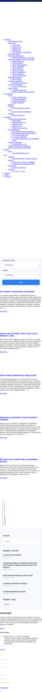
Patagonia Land (17, 124)
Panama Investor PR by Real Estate (19, 148)
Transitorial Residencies (15, 56)
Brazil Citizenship (18, 102)
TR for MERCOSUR (19, 75)
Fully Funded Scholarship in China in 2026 (18, 375)
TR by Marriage (17, 68)
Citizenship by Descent (19, 83)
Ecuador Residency (18, 115)
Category (5, 270)
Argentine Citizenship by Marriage (15, 583)
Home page (3, 659)
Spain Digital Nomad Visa (20, 153)
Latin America (8, 93)
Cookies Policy (5, 682)
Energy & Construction (19, 128)
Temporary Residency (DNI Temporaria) (21, 59)
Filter (21, 282)
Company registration (19, 167)
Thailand (11, 169)
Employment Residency (20, 65)
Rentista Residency (18, 61)
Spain (10, 151)
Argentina (7, 39)
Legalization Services (19, 90)
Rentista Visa (16, 50)
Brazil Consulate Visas (19, 97)
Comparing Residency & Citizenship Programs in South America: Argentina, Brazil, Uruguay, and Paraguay (20, 565)
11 (5, 520)
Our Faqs (3, 667)
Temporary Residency (19, 99)
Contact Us (7, 176)
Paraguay (11, 104)
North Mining (16, 121)
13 (5, 524)
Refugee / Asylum (18, 70)
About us (2, 628)
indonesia (11, 157)
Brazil (10, 95)
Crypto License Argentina (12, 555)
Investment (7, 117)
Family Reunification (19, 72)
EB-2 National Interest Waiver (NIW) (24, 133)
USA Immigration (14, 130)
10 (5, 519)
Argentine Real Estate (15, 41)
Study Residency (17, 63)
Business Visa (16, 47)
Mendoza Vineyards (18, 122)
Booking (3, 678)
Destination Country (8, 260)
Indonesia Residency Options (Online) (24, 158)
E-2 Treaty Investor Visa (20, 135)
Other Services (13, 88)
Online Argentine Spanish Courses (23, 92)
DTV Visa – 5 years (18, 171)
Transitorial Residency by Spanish (23, 57)
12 (5, 522)
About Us (7, 173)
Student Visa (16, 48)
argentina (7, 604)
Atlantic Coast (16, 126)
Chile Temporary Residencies (21, 112)
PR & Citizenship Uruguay (21, 108)
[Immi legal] (21, 36)
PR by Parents (16, 79)
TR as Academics (18, 74)
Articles (6, 175)
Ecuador (11, 113)
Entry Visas (12, 43)
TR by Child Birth (18, 66)
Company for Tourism (19, 86)
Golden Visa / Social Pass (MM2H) (23, 162)
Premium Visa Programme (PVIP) (23, 164)
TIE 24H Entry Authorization (21, 52)
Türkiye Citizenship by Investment (19, 146)
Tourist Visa (16, 45)
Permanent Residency (15, 77)
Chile (10, 110)
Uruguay (11, 106)
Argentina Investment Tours (17, 119)
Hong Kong (12, 166)
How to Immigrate (14, 54)
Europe (6, 149)
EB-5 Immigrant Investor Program (23, 131)
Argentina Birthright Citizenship (14, 591)
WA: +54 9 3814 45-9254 (8, 1)
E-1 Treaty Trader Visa (19, 137)
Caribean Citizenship (15, 142)
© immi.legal (4, 687)
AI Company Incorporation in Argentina (17, 291)
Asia (5, 155)
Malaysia (11, 160)
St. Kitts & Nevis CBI (19, 144)
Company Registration (15, 84)
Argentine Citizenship (15, 81)
